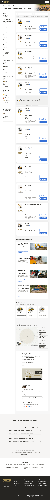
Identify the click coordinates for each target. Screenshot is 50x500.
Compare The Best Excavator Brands (23, 295)
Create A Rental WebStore (42, 485)
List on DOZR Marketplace (42, 483)
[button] (8, 22)
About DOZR (16, 481)
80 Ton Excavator (29, 185)
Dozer (43, 313)
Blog (14, 489)
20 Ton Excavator (29, 67)
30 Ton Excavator (29, 108)
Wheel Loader (32, 313)
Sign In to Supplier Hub (42, 481)
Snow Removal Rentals (28, 483)
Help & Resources (17, 483)
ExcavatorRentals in (42, 328)
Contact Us (16, 490)
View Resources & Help (25, 454)
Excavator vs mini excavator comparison (23, 280)
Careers (15, 487)
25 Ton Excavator (29, 82)
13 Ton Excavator (29, 20)
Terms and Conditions (30, 495)
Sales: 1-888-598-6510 (7, 484)
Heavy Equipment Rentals (10, 5)
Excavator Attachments (22, 266)
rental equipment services (30, 357)
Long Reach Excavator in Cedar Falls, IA (33, 204)
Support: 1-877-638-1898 (7, 486)
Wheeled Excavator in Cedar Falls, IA (33, 223)
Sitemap (42, 495)
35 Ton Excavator (29, 128)
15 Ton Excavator (29, 35)
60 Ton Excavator (29, 166)
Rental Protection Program (29, 485)
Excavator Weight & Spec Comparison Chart (23, 252)
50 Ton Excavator (29, 147)
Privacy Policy (37, 495)
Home (4, 5)
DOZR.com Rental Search (28, 481)
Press (15, 485)
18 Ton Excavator (29, 51)
